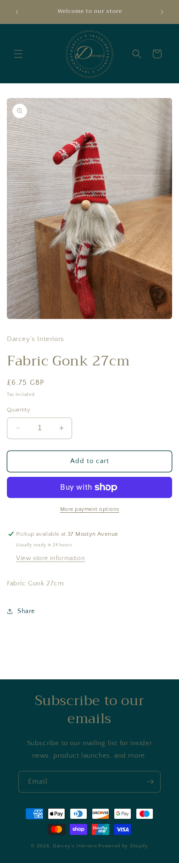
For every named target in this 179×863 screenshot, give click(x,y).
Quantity (18, 409)
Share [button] (26, 611)
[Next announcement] (162, 12)
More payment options (89, 509)
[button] (18, 54)
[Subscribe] (150, 782)
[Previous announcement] (17, 12)
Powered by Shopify (123, 846)
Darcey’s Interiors (75, 846)
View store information (50, 558)
